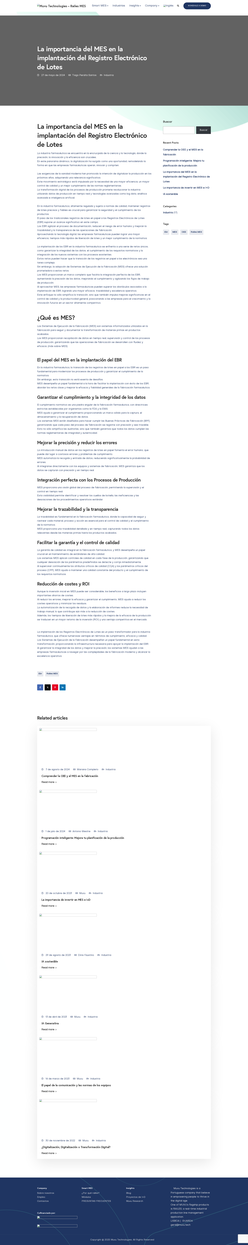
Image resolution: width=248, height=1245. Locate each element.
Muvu (82, 893)
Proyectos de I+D (135, 1197)
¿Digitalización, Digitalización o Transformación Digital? (76, 1147)
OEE (184, 232)
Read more (47, 782)
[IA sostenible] (68, 931)
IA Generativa (50, 1023)
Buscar (167, 122)
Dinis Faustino (86, 955)
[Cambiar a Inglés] (168, 6)
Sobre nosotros (45, 1193)
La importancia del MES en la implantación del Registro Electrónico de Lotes (186, 177)
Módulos (86, 1197)
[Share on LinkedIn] (63, 687)
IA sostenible (170, 194)
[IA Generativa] (68, 993)
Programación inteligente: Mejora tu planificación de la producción (82, 838)
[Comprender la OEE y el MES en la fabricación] (68, 746)
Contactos (43, 1201)
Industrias (119, 6)
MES (175, 232)
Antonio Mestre (81, 831)
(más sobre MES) (58, 346)
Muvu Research (134, 1201)
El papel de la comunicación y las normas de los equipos (76, 1085)
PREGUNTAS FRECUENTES (96, 1201)
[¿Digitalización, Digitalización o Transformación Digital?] (68, 1117)
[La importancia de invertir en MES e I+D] (68, 870)
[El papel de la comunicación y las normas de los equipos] (68, 1055)
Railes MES (52, 674)
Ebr (40, 674)
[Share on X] (48, 687)
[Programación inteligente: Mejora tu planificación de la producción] (68, 808)
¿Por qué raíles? (90, 1193)
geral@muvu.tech (180, 1225)
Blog (128, 1193)
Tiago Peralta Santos (84, 75)
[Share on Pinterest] (55, 687)
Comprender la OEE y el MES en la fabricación (69, 776)
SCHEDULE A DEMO (197, 6)
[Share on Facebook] (40, 687)
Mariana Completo (87, 770)
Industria (109, 75)
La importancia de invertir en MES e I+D (186, 188)
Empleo (41, 1197)
